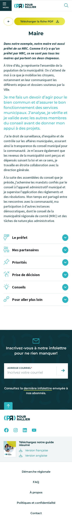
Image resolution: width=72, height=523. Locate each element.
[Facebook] (6, 430)
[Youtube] (34, 430)
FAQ (36, 482)
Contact (36, 513)
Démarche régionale (36, 471)
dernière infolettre (38, 388)
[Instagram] (15, 430)
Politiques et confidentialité (36, 502)
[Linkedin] (25, 430)
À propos (36, 492)
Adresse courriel (19, 368)
